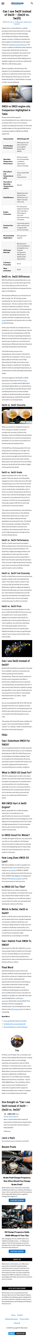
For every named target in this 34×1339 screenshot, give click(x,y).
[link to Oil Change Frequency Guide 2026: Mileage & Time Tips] (17, 1217)
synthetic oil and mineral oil (18, 45)
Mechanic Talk (21, 22)
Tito (11, 22)
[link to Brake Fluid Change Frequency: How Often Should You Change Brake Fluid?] (17, 1162)
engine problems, (16, 879)
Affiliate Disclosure (11, 1319)
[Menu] (3, 3)
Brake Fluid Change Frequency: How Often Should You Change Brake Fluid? (17, 1181)
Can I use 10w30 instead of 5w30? (15, 1021)
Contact (20, 1315)
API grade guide (16, 1009)
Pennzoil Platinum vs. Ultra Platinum (16, 1027)
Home (13, 1315)
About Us (17, 1323)
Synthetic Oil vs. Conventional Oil (14, 1024)
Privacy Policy (24, 1319)
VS (19, 24)
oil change (12, 870)
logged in (13, 1141)
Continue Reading (17, 1200)
